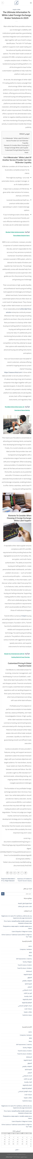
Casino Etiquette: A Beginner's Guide (22, 931)
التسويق (29, 977)
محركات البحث (28, 1009)
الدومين (30, 987)
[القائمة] (31, 3)
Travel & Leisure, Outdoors (24, 968)
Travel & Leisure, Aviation (25, 965)
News (30, 955)
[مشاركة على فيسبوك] (22, 873)
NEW (30, 952)
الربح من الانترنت (28, 993)
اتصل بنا (9, 1154)
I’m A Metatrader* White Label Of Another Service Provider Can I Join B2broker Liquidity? (15, 140)
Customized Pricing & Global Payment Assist (16, 151)
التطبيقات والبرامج (27, 980)
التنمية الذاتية (28, 984)
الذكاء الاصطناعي (27, 990)
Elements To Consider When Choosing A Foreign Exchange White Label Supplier (16, 146)
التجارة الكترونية (28, 974)
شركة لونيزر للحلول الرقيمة (25, 903)
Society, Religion (27, 962)
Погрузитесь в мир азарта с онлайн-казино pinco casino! (17, 927)
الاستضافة (29, 971)
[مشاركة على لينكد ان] (7, 873)
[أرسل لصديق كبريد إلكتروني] (14, 873)
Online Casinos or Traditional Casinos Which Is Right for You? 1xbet (17, 935)
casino (30, 946)
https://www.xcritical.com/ (13, 372)
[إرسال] (2, 893)
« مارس (17, 1149)
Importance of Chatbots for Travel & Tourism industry (24, 879)
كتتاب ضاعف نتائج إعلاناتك (25, 906)
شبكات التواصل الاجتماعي (25, 1005)
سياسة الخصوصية (22, 1154)
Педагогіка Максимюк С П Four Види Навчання (8, 879)
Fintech (23, 615)
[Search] (2, 3)
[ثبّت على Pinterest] (11, 873)
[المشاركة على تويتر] (18, 873)
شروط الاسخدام (14, 1154)
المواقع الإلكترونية (27, 1002)
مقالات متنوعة (16, 9)
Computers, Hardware (26, 949)
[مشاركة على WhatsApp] (25, 873)
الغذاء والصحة (28, 996)
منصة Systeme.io (27, 1015)
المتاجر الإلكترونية (27, 999)
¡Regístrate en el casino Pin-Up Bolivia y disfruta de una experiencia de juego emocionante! (16, 917)
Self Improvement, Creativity (24, 959)
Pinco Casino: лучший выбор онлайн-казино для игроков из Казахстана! (18, 922)
